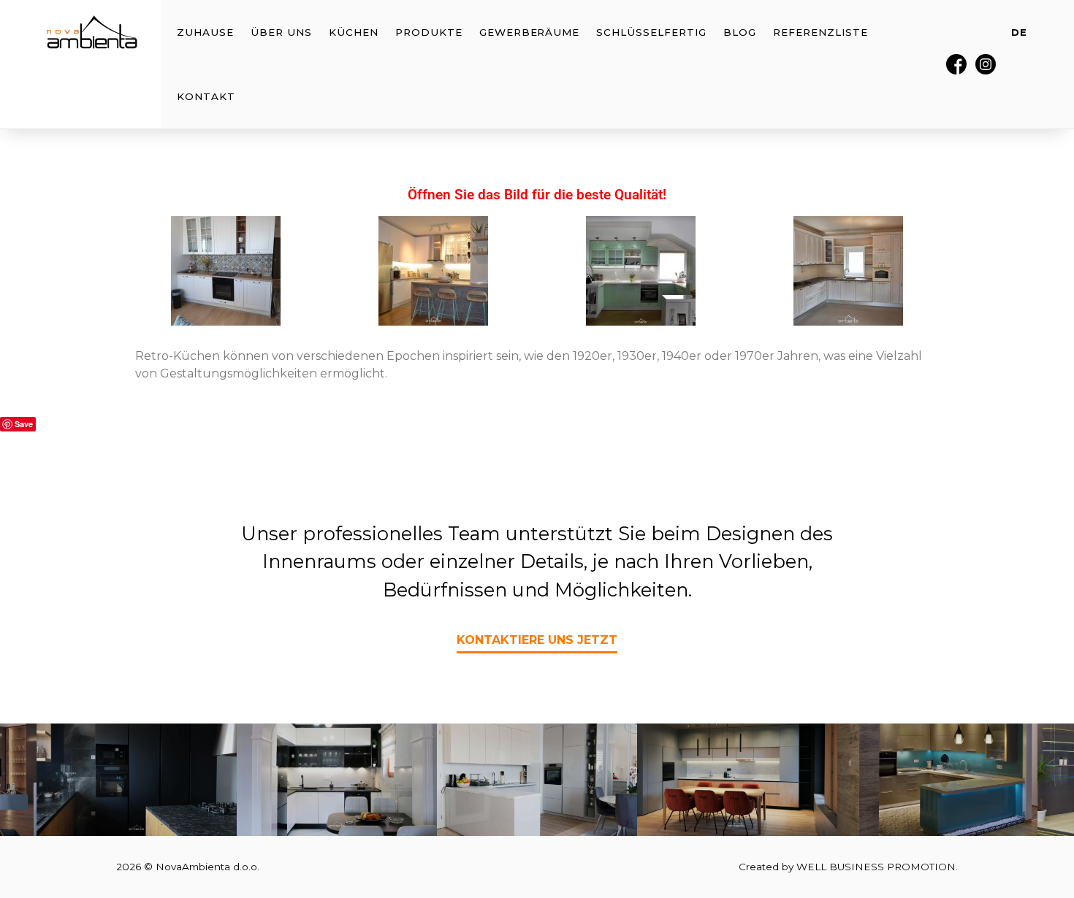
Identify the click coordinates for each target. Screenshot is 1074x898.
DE (1019, 32)
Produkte (428, 32)
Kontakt (206, 96)
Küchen (353, 32)
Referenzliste (820, 32)
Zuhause (205, 32)
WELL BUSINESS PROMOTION (876, 866)
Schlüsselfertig (651, 32)
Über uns (281, 32)
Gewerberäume (529, 32)
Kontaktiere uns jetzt (537, 640)
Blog (739, 32)
